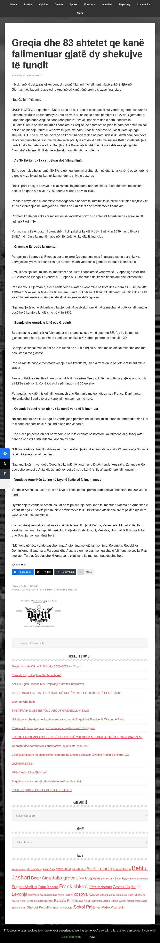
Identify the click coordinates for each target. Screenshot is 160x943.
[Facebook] (5, 453)
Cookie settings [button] (71, 936)
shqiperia (56, 907)
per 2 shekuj (68, 589)
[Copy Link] (5, 474)
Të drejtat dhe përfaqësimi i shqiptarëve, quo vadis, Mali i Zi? (50, 746)
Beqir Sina (41, 878)
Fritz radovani (100, 886)
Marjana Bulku (107, 894)
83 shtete (35, 589)
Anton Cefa (49, 869)
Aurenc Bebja (122, 869)
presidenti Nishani (43, 900)
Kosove (94, 894)
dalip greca (64, 877)
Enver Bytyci (122, 878)
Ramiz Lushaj (118, 900)
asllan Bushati (79, 869)
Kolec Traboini (65, 894)
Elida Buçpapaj (88, 877)
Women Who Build (23, 701)
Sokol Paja (84, 906)
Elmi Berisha (107, 878)
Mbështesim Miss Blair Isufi (29, 772)
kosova (81, 894)
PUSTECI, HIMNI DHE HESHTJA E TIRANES (42, 790)
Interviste (33, 894)
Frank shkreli (74, 886)
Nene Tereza (26, 900)
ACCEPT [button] (94, 937)
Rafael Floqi (82, 900)
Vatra (106, 906)
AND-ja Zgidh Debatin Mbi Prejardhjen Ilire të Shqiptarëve (48, 684)
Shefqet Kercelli (38, 907)
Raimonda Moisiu (100, 900)
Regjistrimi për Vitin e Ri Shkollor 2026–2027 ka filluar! (46, 666)
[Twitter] (5, 464)
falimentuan (51, 589)
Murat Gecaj (121, 894)
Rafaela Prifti (64, 900)
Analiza (33, 585)
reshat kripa (133, 900)
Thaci (98, 907)
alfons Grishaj (34, 869)
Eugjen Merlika (24, 886)
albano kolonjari (19, 869)
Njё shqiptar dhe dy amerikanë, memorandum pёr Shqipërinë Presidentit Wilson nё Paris (68, 719)
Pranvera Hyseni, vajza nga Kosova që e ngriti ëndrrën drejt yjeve (53, 728)
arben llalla (63, 869)
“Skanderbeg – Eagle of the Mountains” (36, 675)
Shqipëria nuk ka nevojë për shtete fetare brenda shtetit (47, 781)
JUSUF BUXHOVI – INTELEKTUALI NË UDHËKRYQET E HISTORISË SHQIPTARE (66, 693)
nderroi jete (135, 894)
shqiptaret (67, 907)
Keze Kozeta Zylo (48, 894)
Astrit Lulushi (99, 868)
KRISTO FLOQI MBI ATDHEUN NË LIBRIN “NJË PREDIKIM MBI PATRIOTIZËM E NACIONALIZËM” (77, 737)
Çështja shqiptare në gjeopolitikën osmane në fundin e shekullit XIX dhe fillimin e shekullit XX (70, 754)
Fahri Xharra (48, 886)
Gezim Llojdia (124, 886)
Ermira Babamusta (139, 878)
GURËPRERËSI (22, 763)
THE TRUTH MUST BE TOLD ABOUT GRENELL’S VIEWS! (50, 710)
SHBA (23, 907)
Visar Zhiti (117, 907)
